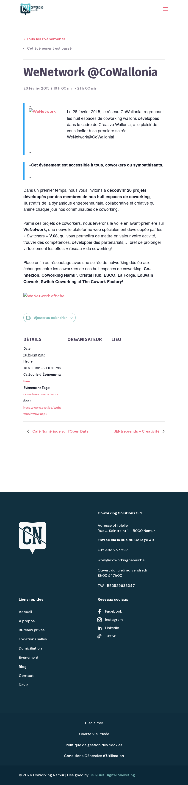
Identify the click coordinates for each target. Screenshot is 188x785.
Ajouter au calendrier (50, 317)
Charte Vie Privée (94, 734)
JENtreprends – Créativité (137, 431)
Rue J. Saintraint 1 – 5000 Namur (126, 530)
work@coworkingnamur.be (121, 560)
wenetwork (49, 394)
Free (26, 381)
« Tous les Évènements (44, 39)
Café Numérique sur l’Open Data (59, 431)
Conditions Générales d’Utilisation (94, 755)
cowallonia (31, 394)
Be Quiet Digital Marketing (112, 775)
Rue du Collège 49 (137, 539)
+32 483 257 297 (113, 550)
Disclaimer (94, 722)
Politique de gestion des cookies (94, 745)
